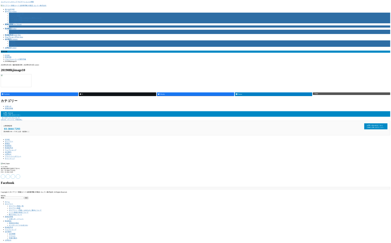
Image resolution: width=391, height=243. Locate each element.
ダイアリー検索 (14, 16)
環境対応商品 (14, 31)
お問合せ (8, 154)
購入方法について (15, 22)
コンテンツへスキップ (9, 2)
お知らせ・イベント (16, 26)
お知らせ (8, 106)
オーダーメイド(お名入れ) (18, 33)
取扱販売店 (9, 148)
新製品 (7, 143)
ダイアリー (9, 141)
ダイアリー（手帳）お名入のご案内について (25, 18)
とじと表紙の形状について (19, 20)
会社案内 (8, 152)
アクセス (12, 43)
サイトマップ (10, 158)
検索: (2, 198)
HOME (7, 139)
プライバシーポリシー (13, 156)
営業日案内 (13, 46)
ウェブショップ (10, 150)
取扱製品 (8, 146)
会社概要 (12, 41)
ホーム (7, 202)
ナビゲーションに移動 (26, 2)
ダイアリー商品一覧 (16, 13)
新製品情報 (9, 108)
